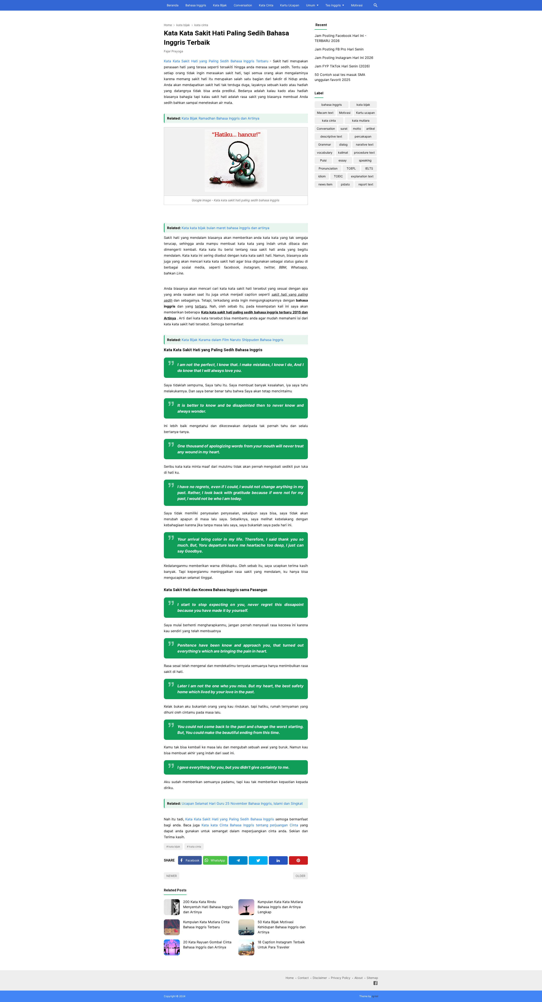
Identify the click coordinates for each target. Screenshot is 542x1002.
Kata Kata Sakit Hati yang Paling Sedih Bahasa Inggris (229, 819)
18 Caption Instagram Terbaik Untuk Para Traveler (281, 944)
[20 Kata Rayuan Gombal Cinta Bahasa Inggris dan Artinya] (172, 947)
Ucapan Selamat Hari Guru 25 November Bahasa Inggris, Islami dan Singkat (242, 803)
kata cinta (195, 846)
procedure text (364, 152)
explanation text (362, 176)
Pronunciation (328, 168)
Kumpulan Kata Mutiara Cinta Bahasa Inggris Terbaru (206, 924)
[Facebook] (375, 983)
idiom (322, 176)
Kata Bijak (220, 5)
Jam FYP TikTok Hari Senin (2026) (342, 66)
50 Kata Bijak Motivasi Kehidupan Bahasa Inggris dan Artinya (282, 927)
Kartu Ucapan (289, 5)
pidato (345, 184)
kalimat (343, 152)
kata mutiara (360, 120)
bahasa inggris (331, 104)
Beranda (172, 5)
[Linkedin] (278, 860)
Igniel (375, 996)
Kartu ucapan (365, 112)
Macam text (325, 112)
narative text (364, 144)
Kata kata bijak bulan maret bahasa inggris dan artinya (225, 228)
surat (343, 128)
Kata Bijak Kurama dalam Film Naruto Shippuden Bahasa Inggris (232, 340)
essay (343, 160)
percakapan (363, 136)
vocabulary (324, 152)
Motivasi (356, 5)
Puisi (323, 160)
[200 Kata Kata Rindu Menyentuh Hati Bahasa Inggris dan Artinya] (172, 907)
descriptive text (331, 136)
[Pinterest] (298, 860)
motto (357, 128)
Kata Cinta (266, 5)
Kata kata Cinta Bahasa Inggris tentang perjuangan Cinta (250, 825)
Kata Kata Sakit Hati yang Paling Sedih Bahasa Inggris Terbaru (216, 61)
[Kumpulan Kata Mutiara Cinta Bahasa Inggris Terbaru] (172, 927)
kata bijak (174, 846)
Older (300, 876)
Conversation (243, 5)
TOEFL (351, 168)
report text (365, 184)
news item (325, 184)
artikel (370, 128)
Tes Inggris (333, 5)
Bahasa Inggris (195, 5)
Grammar (324, 144)
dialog (343, 144)
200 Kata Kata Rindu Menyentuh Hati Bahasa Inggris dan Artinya (208, 907)
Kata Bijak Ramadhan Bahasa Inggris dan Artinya (220, 118)
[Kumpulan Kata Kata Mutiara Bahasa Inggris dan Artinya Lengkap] (246, 907)
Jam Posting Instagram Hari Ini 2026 (344, 58)
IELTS (369, 168)
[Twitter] (258, 860)
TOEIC (338, 176)
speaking (365, 160)
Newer (171, 876)
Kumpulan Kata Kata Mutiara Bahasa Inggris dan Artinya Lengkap (280, 907)
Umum (310, 5)
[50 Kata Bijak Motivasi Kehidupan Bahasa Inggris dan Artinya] (246, 927)
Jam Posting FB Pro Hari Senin (339, 49)
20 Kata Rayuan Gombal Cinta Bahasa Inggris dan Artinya (207, 944)
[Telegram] (238, 860)
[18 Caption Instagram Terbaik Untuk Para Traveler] (246, 947)
